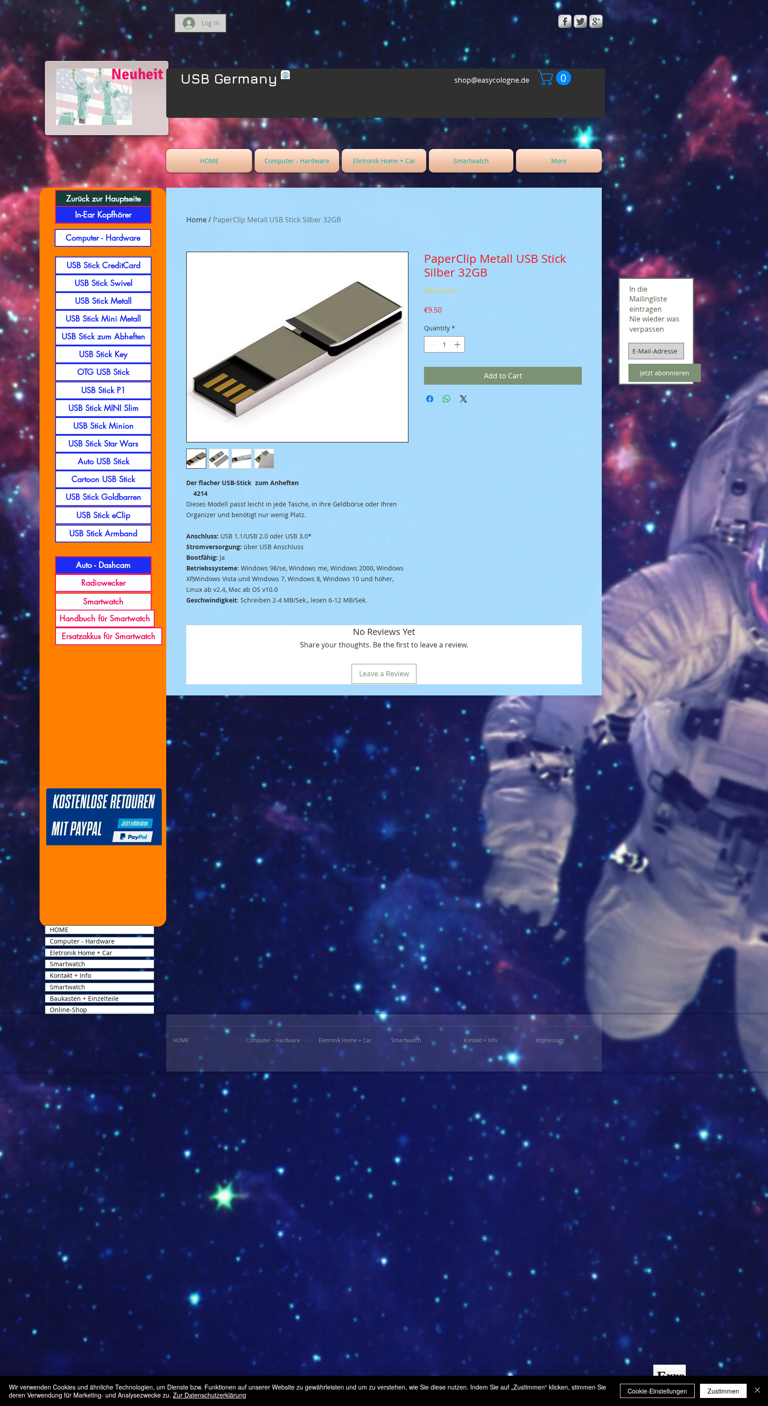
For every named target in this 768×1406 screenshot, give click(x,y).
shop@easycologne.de (491, 80)
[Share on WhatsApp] (446, 399)
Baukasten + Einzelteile (84, 999)
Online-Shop (68, 1010)
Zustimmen (723, 1390)
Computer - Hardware (82, 941)
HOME (59, 930)
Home (196, 220)
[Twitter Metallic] (580, 21)
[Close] (757, 1391)
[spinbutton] (444, 344)
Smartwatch (67, 964)
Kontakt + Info (70, 976)
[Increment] (458, 344)
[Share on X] (463, 399)
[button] (556, 77)
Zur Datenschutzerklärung (209, 1394)
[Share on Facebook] (429, 399)
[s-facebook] (565, 21)
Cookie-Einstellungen (657, 1390)
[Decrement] (430, 344)
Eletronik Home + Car (81, 953)
